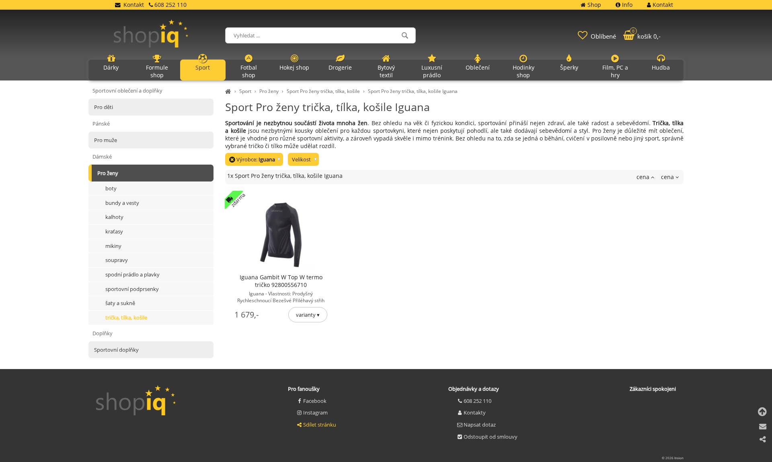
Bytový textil (386, 71)
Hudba (661, 67)
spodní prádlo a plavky (132, 274)
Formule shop (157, 71)
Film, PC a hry (615, 71)
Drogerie (340, 67)
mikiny (113, 246)
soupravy (116, 260)
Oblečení (478, 67)
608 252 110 (477, 400)
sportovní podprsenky (132, 289)
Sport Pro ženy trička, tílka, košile (323, 91)
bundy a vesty (122, 202)
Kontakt (134, 4)
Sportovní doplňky (116, 349)
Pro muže (105, 140)
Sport (245, 91)
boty (111, 188)
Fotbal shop (248, 71)
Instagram (315, 412)
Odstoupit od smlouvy (490, 436)
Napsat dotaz (480, 424)
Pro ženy (269, 91)
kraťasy (114, 231)
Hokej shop (294, 67)
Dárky (111, 67)
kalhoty (114, 217)
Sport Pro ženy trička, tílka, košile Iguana (413, 91)
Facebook (314, 400)
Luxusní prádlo (431, 71)
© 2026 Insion (673, 458)
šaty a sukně (120, 303)
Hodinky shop (523, 71)
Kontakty (475, 412)
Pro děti (103, 107)
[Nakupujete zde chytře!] (229, 91)
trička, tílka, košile (126, 317)
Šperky (569, 67)
